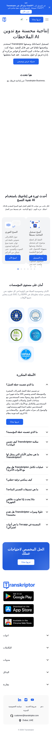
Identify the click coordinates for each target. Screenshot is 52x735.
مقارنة (6, 684)
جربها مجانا (14, 422)
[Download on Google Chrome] (18, 622)
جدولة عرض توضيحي (26, 61)
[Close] (49, 7)
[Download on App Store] (18, 609)
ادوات (6, 635)
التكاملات (7, 647)
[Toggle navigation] (46, 19)
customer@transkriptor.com (26, 715)
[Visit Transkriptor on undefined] (19, 700)
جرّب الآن (26, 12)
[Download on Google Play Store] (18, 596)
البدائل (6, 672)
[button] (23, 19)
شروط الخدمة (31, 706)
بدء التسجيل (38, 258)
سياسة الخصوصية (15, 706)
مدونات (6, 660)
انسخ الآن (13, 258)
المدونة (26, 710)
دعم (41, 706)
